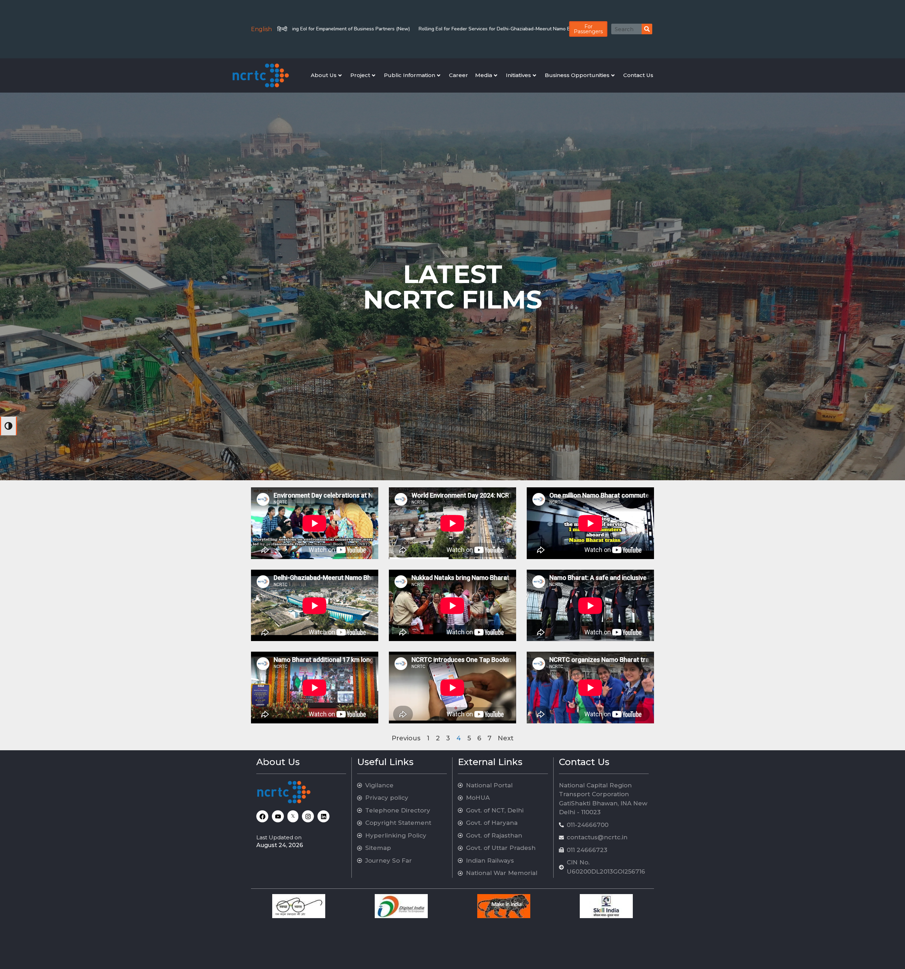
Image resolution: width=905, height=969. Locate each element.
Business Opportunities (577, 75)
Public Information (409, 75)
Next (506, 738)
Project (360, 75)
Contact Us (638, 75)
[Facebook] (262, 816)
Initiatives (518, 75)
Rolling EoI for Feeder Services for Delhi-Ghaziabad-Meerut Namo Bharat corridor (390, 28)
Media (483, 75)
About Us (324, 75)
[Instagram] (308, 816)
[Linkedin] (323, 816)
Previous (406, 738)
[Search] (647, 29)
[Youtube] (278, 816)
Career (458, 75)
